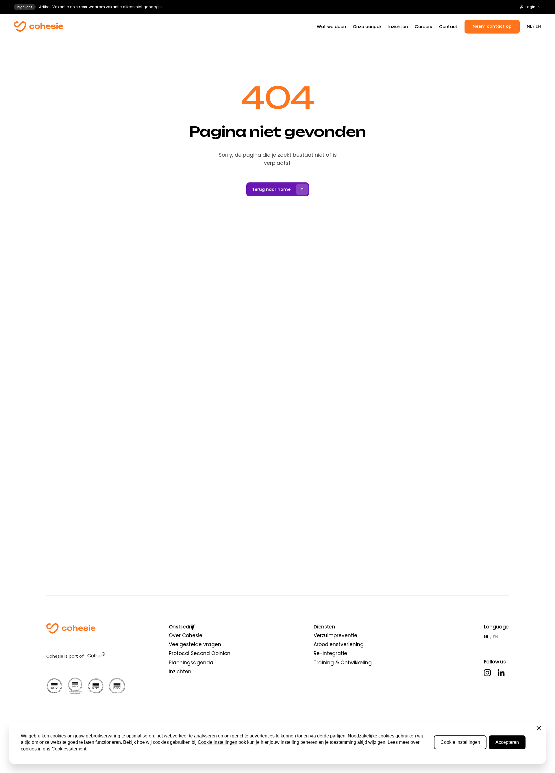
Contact (448, 26)
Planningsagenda (191, 662)
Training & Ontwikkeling (343, 662)
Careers (423, 26)
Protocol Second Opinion (199, 653)
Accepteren (507, 742)
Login (530, 6)
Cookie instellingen (217, 742)
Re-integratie (330, 653)
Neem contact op (492, 26)
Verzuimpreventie (335, 635)
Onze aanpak (367, 26)
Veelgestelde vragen (195, 644)
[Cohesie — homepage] (38, 26)
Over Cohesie (185, 635)
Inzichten (398, 26)
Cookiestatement (68, 748)
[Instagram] (487, 672)
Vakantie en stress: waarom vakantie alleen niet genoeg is (107, 7)
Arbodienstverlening (339, 644)
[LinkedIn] (501, 672)
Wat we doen (331, 26)
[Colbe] (96, 655)
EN (538, 26)
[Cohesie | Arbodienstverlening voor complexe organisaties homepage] (85, 628)
